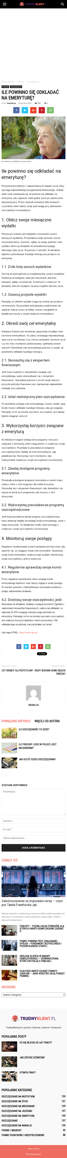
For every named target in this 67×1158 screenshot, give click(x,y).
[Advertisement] (33, 43)
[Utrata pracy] (9, 1076)
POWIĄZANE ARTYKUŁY (16, 721)
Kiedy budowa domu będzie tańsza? (50, 672)
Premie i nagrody (12, 1130)
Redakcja (11, 103)
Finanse (5, 87)
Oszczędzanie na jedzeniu (17, 1111)
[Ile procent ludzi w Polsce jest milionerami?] (9, 748)
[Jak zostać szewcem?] (9, 1061)
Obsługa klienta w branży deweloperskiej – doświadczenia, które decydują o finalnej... (39, 959)
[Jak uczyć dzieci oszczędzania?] (9, 763)
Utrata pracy (28, 1072)
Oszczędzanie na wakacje (17, 1125)
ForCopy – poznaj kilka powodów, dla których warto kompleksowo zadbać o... (42, 929)
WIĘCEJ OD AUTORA (47, 721)
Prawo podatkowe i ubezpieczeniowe (23, 1135)
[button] (62, 4)
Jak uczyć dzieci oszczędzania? (37, 759)
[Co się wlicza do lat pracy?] (9, 1046)
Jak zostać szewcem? (32, 1057)
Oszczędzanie (16, 87)
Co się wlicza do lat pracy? (36, 1042)
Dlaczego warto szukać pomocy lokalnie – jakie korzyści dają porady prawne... (42, 973)
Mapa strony (33, 1148)
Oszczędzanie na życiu (15, 1101)
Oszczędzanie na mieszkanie (18, 1106)
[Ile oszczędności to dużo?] (9, 733)
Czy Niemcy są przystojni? (17, 670)
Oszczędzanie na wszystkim (18, 1096)
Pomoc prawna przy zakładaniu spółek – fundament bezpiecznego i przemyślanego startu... (41, 944)
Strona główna (8, 81)
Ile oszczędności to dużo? (34, 729)
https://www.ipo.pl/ (28, 632)
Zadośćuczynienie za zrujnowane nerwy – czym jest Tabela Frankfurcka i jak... (32, 903)
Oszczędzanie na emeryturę (18, 1115)
